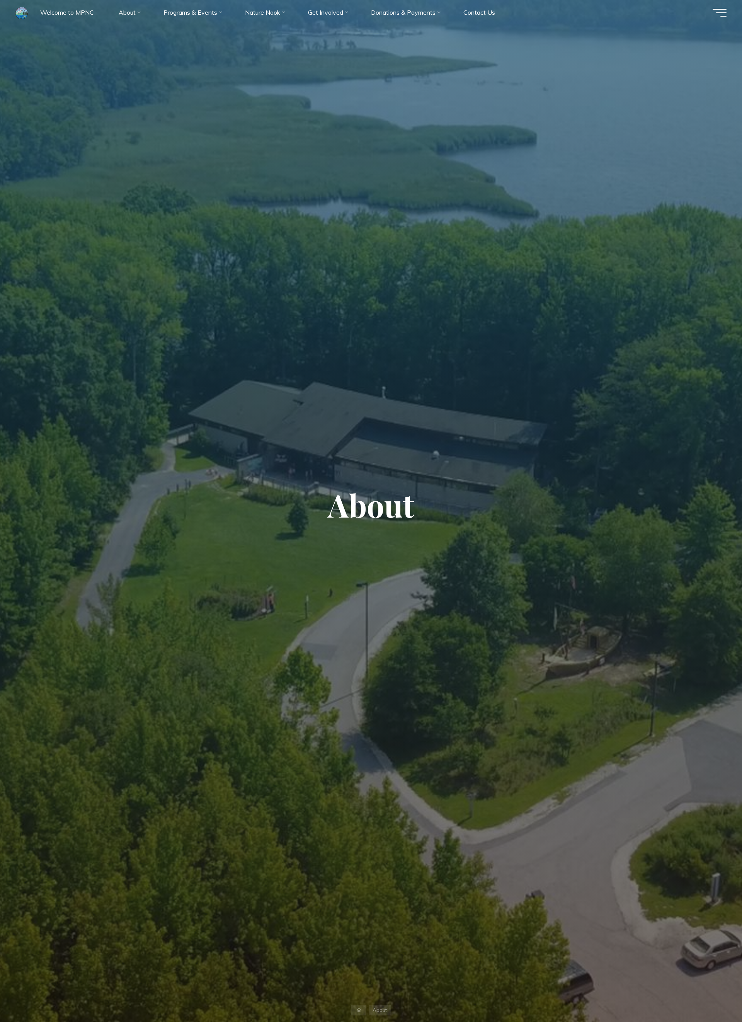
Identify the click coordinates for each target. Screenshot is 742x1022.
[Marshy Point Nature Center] (21, 12)
